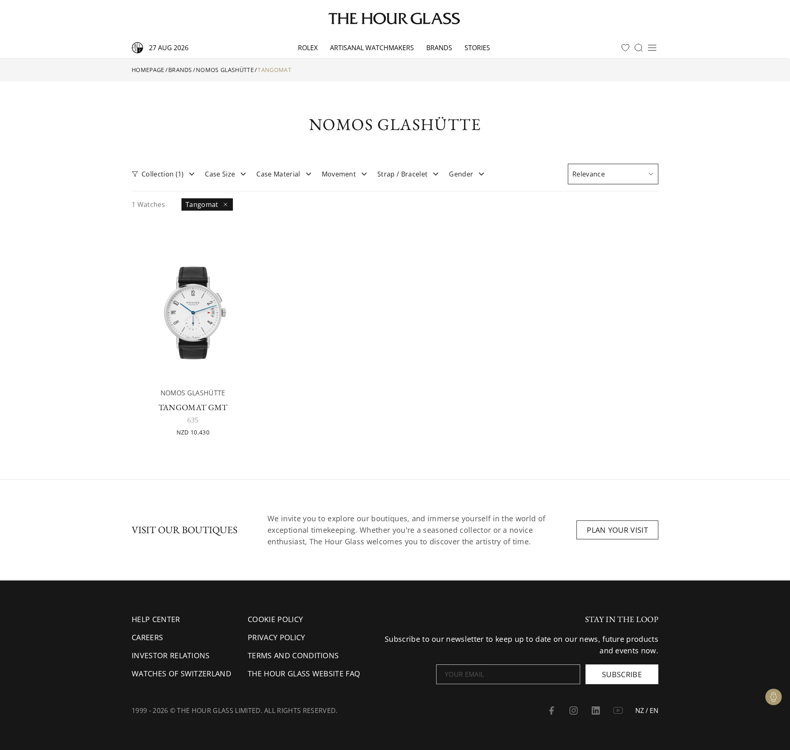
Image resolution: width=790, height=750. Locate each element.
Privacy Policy (276, 637)
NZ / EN (646, 710)
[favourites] (625, 48)
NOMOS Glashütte (225, 70)
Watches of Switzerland (181, 673)
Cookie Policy (275, 619)
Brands (439, 47)
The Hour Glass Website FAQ (304, 673)
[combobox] (613, 174)
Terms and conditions (293, 655)
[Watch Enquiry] (773, 697)
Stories (477, 47)
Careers (147, 637)
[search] (638, 48)
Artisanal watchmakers (372, 47)
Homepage (148, 70)
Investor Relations (171, 655)
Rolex (308, 47)
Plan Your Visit (617, 530)
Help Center (156, 619)
